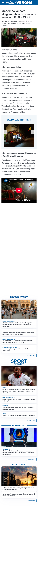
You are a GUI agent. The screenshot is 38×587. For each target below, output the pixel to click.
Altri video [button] (31, 459)
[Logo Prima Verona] (19, 2)
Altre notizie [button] (31, 355)
